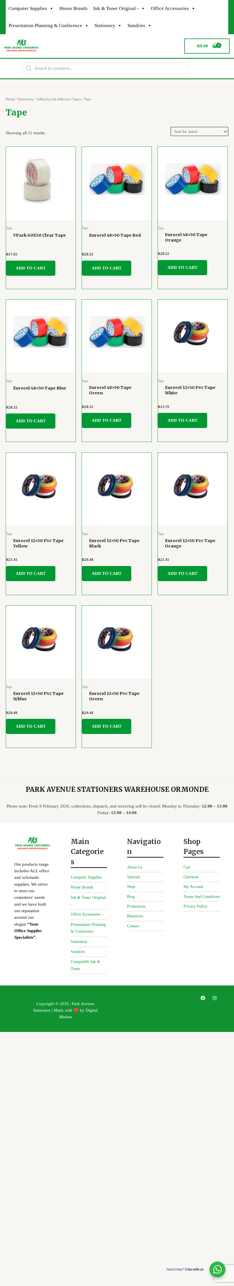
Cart (186, 867)
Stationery (104, 25)
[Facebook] (203, 998)
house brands (73, 8)
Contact (133, 926)
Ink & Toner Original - (116, 8)
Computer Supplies (28, 8)
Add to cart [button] (31, 268)
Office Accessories (170, 8)
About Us (134, 867)
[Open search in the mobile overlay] (105, 68)
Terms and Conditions (201, 896)
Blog (131, 896)
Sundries (136, 25)
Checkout (191, 877)
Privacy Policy (195, 906)
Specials (133, 877)
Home (10, 99)
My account (193, 887)
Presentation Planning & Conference (45, 25)
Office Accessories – (87, 914)
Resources (135, 916)
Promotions (136, 906)
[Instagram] (214, 998)
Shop (131, 887)
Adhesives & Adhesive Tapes (59, 99)
